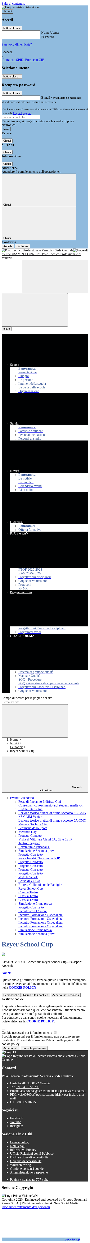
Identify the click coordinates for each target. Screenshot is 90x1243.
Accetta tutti (65, 995)
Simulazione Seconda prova (36, 850)
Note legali (17, 1146)
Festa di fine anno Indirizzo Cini (39, 801)
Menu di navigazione (60, 789)
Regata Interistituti (30, 809)
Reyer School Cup (30, 888)
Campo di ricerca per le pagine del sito (27, 698)
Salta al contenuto (13, 3)
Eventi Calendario (22, 798)
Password (47, 37)
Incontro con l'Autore (32, 911)
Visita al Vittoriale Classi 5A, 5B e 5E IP (45, 839)
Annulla (7, 246)
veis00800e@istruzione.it (52, 1091)
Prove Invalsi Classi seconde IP (39, 858)
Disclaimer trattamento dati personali (26, 1207)
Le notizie (16, 747)
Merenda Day (27, 832)
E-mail (45, 97)
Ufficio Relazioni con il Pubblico (32, 1153)
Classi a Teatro (28, 892)
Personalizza (11, 995)
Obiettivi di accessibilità (25, 1161)
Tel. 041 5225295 (27, 1087)
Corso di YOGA (29, 881)
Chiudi (7, 140)
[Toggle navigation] (35, 310)
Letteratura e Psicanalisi (34, 847)
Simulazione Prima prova (35, 903)
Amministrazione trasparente (29, 1172)
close (6, 328)
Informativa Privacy (23, 1150)
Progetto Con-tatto (30, 854)
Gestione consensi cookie (27, 1168)
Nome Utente (50, 32)
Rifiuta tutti (35, 995)
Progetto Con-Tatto (31, 907)
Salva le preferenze (34, 1048)
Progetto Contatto (30, 835)
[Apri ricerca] (55, 276)
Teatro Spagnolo (29, 843)
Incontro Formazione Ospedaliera (40, 915)
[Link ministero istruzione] (20, 7)
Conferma (22, 246)
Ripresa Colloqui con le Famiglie (40, 884)
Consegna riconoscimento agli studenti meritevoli (50, 805)
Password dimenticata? (17, 44)
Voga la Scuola (28, 877)
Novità (14, 743)
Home (14, 739)
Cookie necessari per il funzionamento (27, 1032)
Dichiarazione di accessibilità (29, 1157)
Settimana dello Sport (32, 828)
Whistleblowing (20, 1165)
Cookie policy (19, 1142)
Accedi (7, 11)
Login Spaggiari (22, 113)
